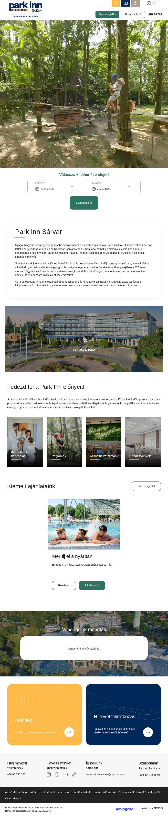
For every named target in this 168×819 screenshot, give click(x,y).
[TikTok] (74, 782)
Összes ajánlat (146, 486)
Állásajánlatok (110, 800)
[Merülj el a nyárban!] (84, 524)
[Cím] (135, 3)
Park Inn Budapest (149, 782)
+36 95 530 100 (16, 782)
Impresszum (63, 800)
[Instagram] (57, 782)
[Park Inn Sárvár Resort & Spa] (25, 9)
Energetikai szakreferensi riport (86, 800)
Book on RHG (133, 14)
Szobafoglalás (107, 14)
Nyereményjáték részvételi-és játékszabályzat (141, 800)
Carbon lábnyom (13, 806)
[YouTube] (66, 782)
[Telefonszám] (116, 3)
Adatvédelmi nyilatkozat (16, 800)
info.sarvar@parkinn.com (125, 3)
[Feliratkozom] (148, 740)
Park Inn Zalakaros (149, 776)
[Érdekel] (69, 740)
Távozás (97, 183)
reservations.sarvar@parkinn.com (105, 782)
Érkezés (40, 183)
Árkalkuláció (92, 585)
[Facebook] (49, 782)
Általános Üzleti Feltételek (42, 800)
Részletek (64, 585)
